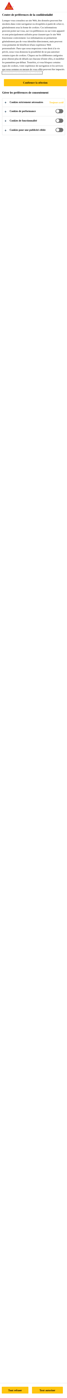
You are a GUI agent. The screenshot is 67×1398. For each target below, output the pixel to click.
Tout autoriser (47, 1390)
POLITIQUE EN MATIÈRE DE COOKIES (22, 72)
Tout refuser (15, 1390)
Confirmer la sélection (35, 82)
